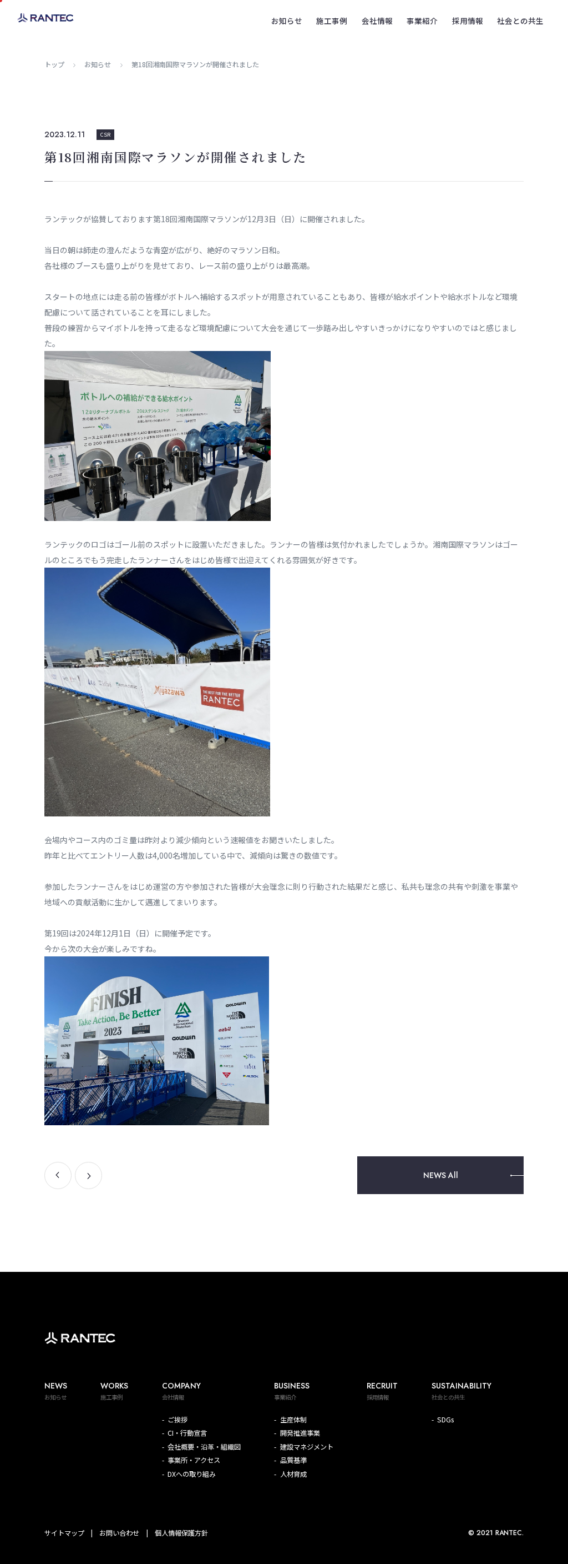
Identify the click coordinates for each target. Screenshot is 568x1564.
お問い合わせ (119, 1533)
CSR (105, 134)
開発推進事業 (300, 1433)
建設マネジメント (306, 1447)
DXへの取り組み (192, 1474)
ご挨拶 (177, 1420)
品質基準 (293, 1460)
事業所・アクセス (194, 1460)
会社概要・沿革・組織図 (204, 1447)
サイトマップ (64, 1533)
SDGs (445, 1420)
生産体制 (293, 1420)
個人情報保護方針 (181, 1533)
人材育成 (293, 1474)
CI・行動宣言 (187, 1433)
